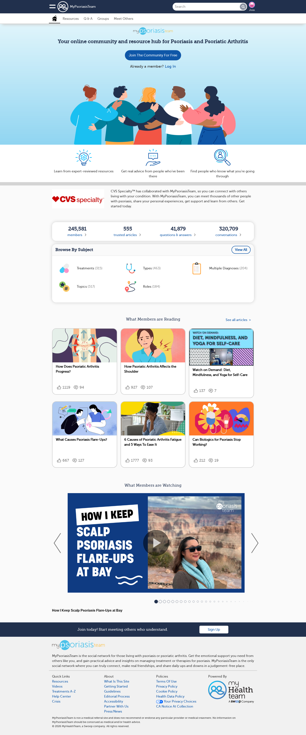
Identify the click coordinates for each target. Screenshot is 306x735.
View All (241, 250)
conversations (226, 235)
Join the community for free (153, 55)
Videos (57, 686)
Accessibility (113, 701)
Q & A (88, 19)
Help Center (61, 696)
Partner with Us (116, 706)
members (74, 235)
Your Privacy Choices (179, 701)
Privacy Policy (166, 686)
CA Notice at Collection (174, 706)
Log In (170, 66)
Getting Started (116, 686)
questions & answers (176, 235)
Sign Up (214, 630)
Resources (71, 19)
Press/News (113, 711)
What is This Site (116, 681)
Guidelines (112, 691)
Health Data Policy (170, 696)
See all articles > (238, 320)
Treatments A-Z (64, 691)
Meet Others (123, 19)
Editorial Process (117, 696)
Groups (103, 19)
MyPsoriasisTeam (83, 7)
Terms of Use (166, 681)
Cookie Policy (166, 691)
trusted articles (125, 235)
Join (252, 10)
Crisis (56, 701)
